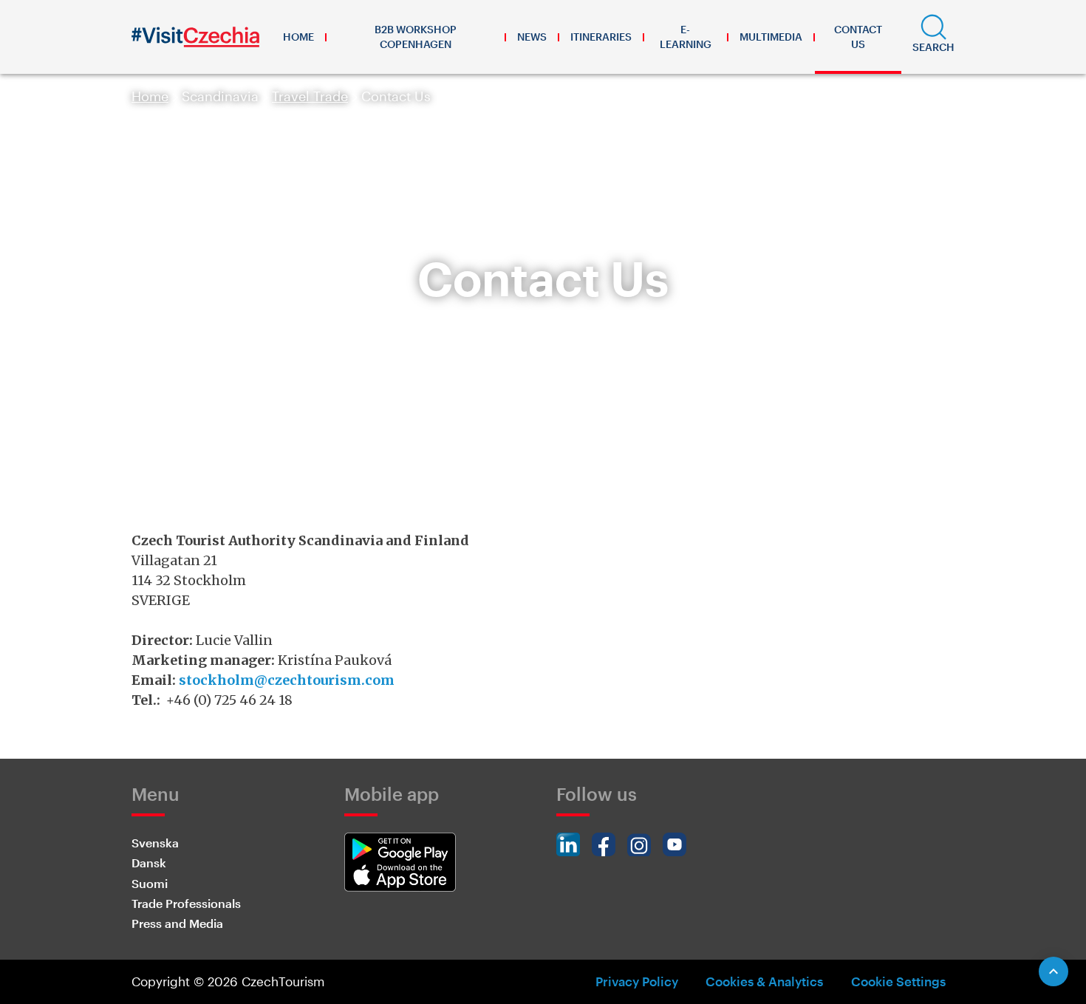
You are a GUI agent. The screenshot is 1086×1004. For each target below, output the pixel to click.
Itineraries (601, 36)
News (532, 36)
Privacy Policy (636, 981)
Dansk (149, 863)
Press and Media (177, 923)
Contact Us (858, 36)
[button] (933, 37)
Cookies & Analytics (764, 981)
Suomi (150, 883)
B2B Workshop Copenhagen (416, 36)
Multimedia (771, 36)
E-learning (685, 36)
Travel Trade (310, 96)
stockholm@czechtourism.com (287, 680)
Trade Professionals (186, 903)
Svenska (155, 843)
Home (298, 36)
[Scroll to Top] (1053, 971)
